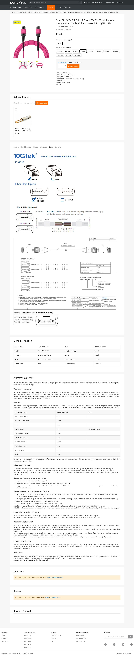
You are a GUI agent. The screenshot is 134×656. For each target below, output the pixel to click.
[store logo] (18, 2)
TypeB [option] (59, 43)
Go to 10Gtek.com (64, 7)
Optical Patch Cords (23, 12)
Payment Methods (81, 638)
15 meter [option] (99, 51)
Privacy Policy (27, 647)
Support (27, 7)
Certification (4, 641)
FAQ (52, 641)
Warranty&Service (40, 147)
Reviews (58, 147)
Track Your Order (80, 641)
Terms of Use (129, 653)
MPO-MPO (36, 12)
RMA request (27, 644)
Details (16, 147)
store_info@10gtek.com (105, 459)
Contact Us (4, 638)
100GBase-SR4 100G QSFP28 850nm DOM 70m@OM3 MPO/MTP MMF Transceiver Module (23, 130)
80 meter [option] (68, 55)
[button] (31, 65)
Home (13, 12)
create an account (57, 577)
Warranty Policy (28, 638)
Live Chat (53, 638)
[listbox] (88, 44)
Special (50, 7)
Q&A (51, 147)
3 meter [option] (75, 51)
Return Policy (27, 635)
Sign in (48, 577)
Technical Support (56, 635)
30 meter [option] (115, 51)
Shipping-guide (80, 635)
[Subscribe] (130, 636)
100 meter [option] (77, 55)
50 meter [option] (60, 55)
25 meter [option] (107, 51)
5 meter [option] (83, 51)
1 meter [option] (60, 51)
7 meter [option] (91, 51)
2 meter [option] (67, 51)
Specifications (26, 147)
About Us (3, 635)
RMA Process (27, 641)
